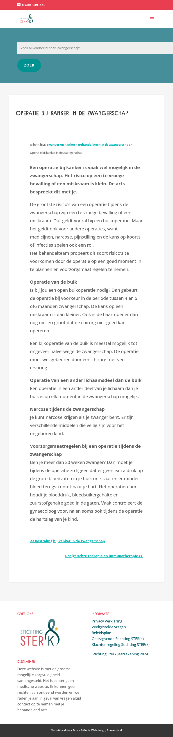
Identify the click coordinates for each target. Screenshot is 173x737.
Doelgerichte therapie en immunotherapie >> (104, 555)
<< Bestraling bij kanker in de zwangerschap (67, 541)
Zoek (29, 65)
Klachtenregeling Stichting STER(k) (121, 644)
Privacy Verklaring (107, 621)
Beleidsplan (101, 632)
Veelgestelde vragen (109, 626)
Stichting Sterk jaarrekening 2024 (120, 654)
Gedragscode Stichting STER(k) (118, 638)
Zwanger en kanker (61, 144)
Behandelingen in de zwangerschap (104, 144)
